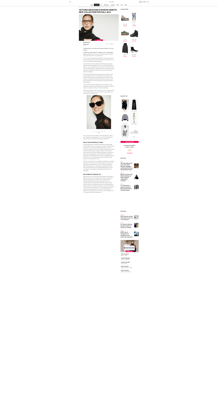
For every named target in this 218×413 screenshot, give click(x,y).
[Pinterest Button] (112, 44)
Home (80, 6)
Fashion (86, 6)
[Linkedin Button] (110, 44)
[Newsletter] (144, 1)
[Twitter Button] (106, 44)
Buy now (125, 25)
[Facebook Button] (108, 44)
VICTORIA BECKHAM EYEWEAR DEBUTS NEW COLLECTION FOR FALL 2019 (101, 6)
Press (83, 6)
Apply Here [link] (129, 153)
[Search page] (146, 1)
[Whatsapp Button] (113, 44)
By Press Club (86, 44)
